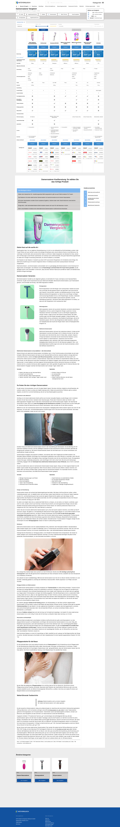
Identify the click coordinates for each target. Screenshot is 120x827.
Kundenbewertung (53, 24)
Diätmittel (81, 6)
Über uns (47, 818)
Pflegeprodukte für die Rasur (94, 201)
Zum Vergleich (24, 780)
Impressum (47, 819)
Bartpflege (41, 6)
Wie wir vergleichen (20, 57)
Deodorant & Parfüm (73, 6)
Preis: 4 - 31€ (38, 24)
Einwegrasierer (39, 775)
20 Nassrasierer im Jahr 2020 (56, 710)
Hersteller (60, 24)
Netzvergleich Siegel (49, 824)
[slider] (36, 26)
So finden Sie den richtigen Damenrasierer (93, 199)
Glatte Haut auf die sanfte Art (94, 192)
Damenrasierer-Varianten (93, 195)
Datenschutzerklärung (49, 822)
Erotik (98, 6)
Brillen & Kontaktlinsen (50, 6)
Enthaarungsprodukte (90, 6)
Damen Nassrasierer (23, 775)
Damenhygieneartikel (62, 6)
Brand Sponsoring (48, 825)
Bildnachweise (48, 821)
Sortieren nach (19, 24)
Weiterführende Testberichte (94, 205)
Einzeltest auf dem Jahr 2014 (64, 729)
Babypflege (34, 6)
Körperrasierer (57, 775)
